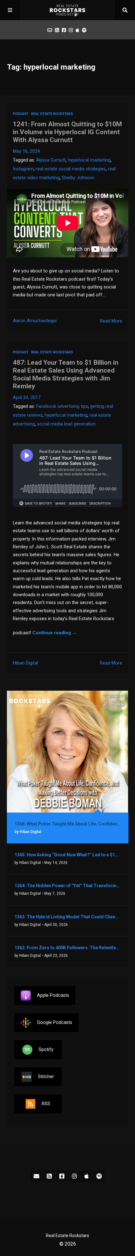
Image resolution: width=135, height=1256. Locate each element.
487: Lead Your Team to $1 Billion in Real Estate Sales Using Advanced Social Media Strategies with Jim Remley (65, 374)
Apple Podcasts (53, 995)
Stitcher (46, 1076)
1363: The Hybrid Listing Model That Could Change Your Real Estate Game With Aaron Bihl (67, 916)
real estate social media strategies (71, 169)
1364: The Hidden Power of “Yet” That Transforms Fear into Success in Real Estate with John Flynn (67, 885)
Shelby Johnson (78, 177)
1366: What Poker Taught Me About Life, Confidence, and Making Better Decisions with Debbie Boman (67, 823)
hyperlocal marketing (89, 160)
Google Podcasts (54, 1022)
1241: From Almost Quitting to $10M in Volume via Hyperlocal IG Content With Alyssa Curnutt (67, 132)
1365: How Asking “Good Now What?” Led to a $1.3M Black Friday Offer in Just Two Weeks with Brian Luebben (67, 854)
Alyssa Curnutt (51, 160)
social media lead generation (66, 424)
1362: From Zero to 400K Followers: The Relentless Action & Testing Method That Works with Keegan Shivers (67, 947)
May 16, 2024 (26, 151)
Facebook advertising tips (62, 406)
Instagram (23, 169)
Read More (111, 321)
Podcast (21, 114)
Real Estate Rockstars (52, 114)
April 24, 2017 (26, 397)
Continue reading (54, 633)
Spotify (46, 1049)
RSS (46, 1103)
